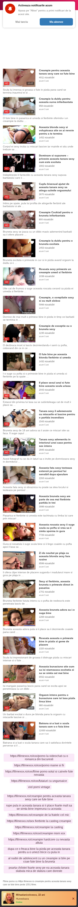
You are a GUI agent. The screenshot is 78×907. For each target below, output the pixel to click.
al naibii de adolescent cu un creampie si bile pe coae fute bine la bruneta (39, 860)
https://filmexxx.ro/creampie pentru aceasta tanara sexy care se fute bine (39, 798)
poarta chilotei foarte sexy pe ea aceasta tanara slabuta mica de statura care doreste (39, 869)
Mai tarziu (21, 21)
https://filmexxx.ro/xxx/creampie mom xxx (39, 833)
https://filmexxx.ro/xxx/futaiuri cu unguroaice (39, 780)
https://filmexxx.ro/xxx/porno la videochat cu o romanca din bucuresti (39, 757)
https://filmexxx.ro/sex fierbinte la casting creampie (39, 821)
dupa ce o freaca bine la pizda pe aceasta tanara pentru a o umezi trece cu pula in (39, 850)
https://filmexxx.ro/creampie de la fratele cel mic (39, 814)
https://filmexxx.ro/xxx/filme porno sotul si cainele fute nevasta (39, 773)
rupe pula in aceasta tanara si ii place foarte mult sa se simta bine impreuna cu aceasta (39, 807)
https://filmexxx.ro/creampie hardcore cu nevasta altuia (39, 841)
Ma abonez (56, 21)
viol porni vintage (39, 787)
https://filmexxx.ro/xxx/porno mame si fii (39, 765)
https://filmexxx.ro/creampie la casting (39, 827)
